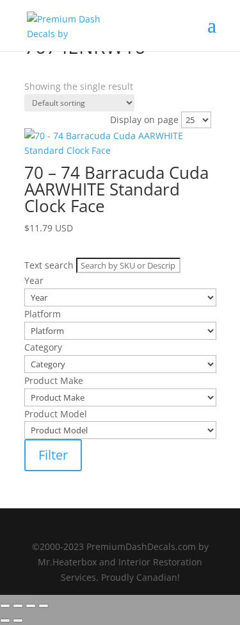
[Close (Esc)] (43, 606)
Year (34, 102)
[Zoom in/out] (5, 606)
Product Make (53, 152)
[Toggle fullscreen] (18, 606)
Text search (49, 85)
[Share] (31, 606)
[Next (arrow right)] (18, 620)
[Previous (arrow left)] (5, 620)
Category (43, 135)
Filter (53, 454)
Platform (42, 118)
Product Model (55, 168)
